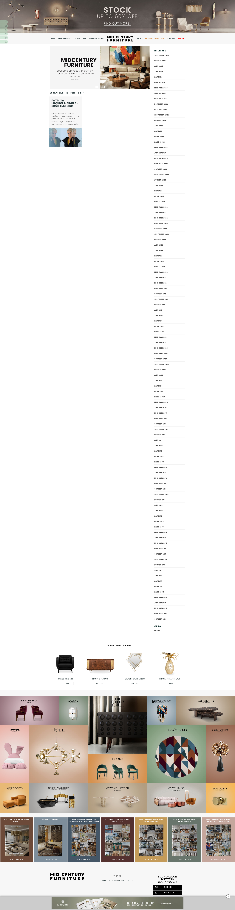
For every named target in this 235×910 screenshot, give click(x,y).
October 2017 (160, 554)
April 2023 (159, 196)
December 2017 (160, 543)
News (53, 39)
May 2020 (158, 386)
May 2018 (158, 516)
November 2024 (161, 104)
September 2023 (161, 174)
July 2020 (158, 375)
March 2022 (159, 267)
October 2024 (160, 109)
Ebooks (140, 39)
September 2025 (161, 55)
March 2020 (159, 397)
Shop (180, 39)
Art (84, 39)
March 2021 (159, 332)
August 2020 (160, 370)
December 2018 (160, 478)
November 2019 (160, 418)
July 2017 (158, 570)
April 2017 (158, 586)
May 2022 (158, 256)
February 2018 (160, 532)
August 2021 (159, 304)
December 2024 (161, 98)
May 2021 (158, 321)
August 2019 (159, 435)
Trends (77, 39)
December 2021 (160, 283)
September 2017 (161, 559)
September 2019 (161, 429)
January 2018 (160, 538)
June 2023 (158, 185)
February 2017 (160, 597)
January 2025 (160, 93)
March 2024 (159, 142)
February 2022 (161, 272)
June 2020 (158, 380)
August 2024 (160, 120)
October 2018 (160, 489)
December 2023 (161, 158)
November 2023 (161, 164)
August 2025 (160, 61)
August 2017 (159, 565)
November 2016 (160, 613)
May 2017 (158, 581)
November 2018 (161, 483)
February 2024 (161, 147)
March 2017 (159, 592)
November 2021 (160, 288)
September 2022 (161, 234)
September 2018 (161, 494)
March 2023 (159, 201)
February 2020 (161, 402)
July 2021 (158, 310)
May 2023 (158, 191)
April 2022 (159, 261)
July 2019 (158, 440)
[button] (232, 843)
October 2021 (160, 294)
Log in (157, 631)
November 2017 (160, 548)
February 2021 (160, 337)
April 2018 (159, 521)
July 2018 (158, 505)
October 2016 (160, 619)
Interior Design (96, 39)
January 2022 (160, 277)
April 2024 (159, 136)
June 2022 (158, 250)
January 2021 (160, 342)
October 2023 (160, 169)
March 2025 (159, 82)
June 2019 (158, 445)
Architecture (64, 39)
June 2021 (158, 315)
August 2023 (160, 180)
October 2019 (160, 424)
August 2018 (160, 500)
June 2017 (158, 575)
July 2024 (158, 126)
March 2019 (159, 462)
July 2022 (158, 245)
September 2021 (161, 299)
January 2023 (160, 212)
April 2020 (159, 391)
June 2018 (158, 510)
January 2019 (160, 472)
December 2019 (160, 413)
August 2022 (160, 239)
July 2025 (158, 66)
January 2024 (160, 153)
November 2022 (161, 223)
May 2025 (158, 77)
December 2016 (160, 608)
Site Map (113, 880)
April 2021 (158, 326)
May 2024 (158, 131)
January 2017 (160, 603)
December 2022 (161, 218)
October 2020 (160, 359)
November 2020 (161, 353)
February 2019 (160, 467)
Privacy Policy (125, 880)
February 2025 (161, 88)
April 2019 (158, 456)
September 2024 (161, 115)
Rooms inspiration (156, 39)
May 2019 (158, 451)
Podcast (171, 39)
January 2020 (160, 407)
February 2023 (161, 207)
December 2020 (161, 348)
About (104, 880)
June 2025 (158, 71)
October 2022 (160, 229)
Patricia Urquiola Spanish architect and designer (65, 104)
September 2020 (161, 364)
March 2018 (159, 527)
